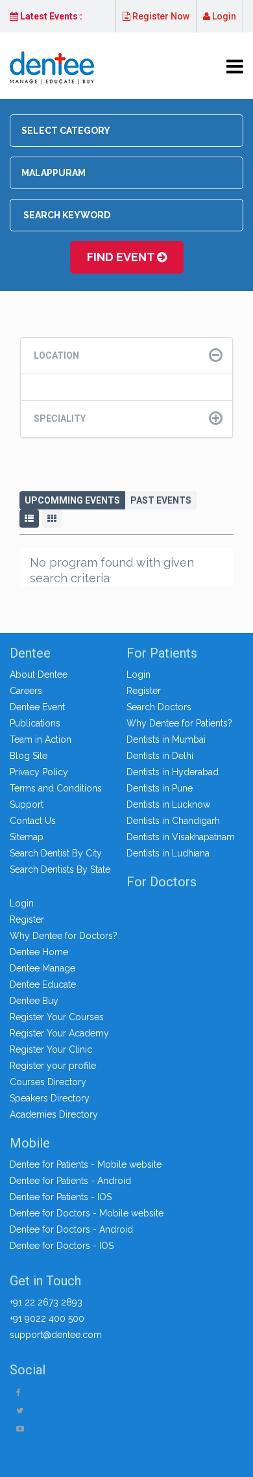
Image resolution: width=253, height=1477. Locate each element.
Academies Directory (54, 1114)
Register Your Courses (57, 1017)
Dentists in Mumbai (166, 739)
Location (56, 355)
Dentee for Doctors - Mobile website (86, 1213)
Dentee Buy (34, 1000)
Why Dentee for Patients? (179, 723)
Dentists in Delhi (159, 756)
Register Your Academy (59, 1033)
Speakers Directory (50, 1098)
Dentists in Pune (159, 788)
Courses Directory (48, 1082)
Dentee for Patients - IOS (61, 1197)
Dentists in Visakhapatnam (180, 837)
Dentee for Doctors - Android (71, 1229)
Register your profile (53, 1065)
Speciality (60, 418)
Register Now (159, 16)
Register (143, 691)
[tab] (126, 356)
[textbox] (130, 130)
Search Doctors (158, 707)
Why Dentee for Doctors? (63, 936)
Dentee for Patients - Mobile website (86, 1164)
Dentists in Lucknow (168, 804)
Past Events (160, 500)
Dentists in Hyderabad (172, 772)
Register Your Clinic (51, 1049)
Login (223, 16)
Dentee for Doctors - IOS (62, 1245)
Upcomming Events (72, 500)
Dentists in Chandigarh (173, 821)
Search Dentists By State (60, 869)
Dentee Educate (43, 984)
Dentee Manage (42, 968)
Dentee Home (39, 952)
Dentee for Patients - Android (70, 1180)
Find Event (122, 257)
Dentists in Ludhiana (168, 853)
